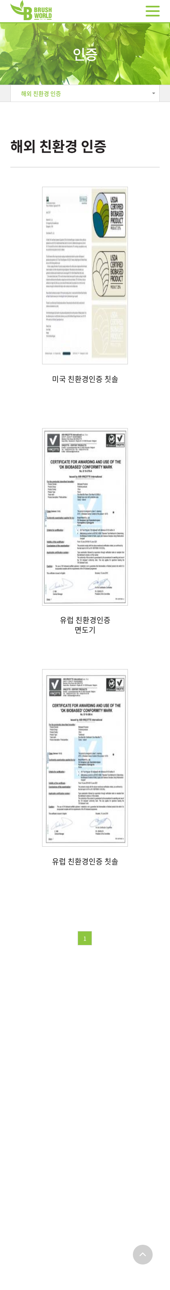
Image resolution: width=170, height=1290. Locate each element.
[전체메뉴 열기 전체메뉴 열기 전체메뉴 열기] (153, 11)
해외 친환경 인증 (41, 93)
